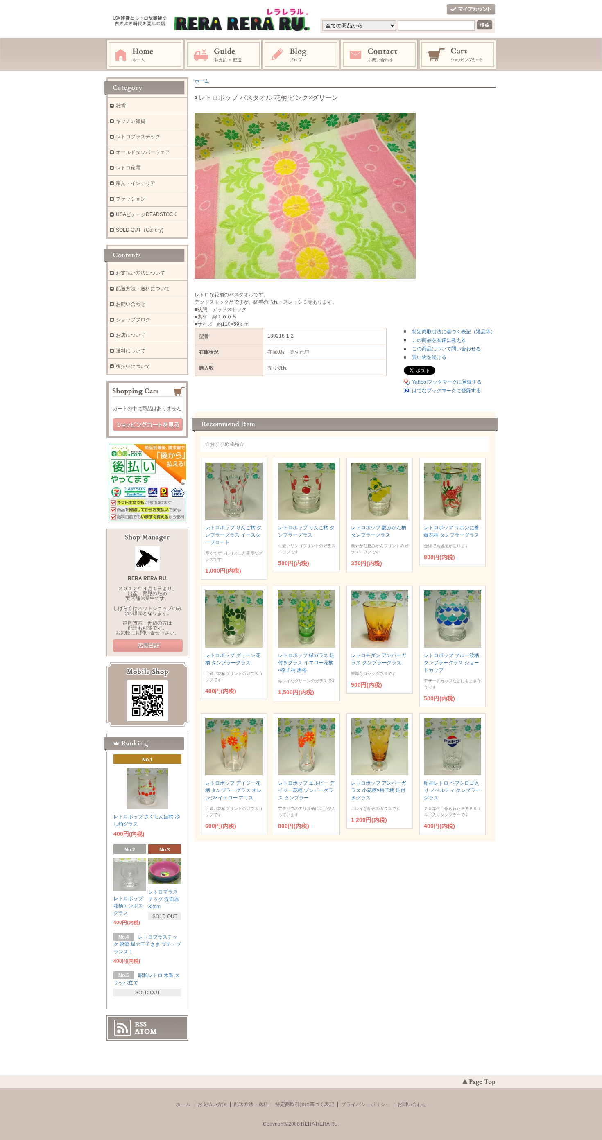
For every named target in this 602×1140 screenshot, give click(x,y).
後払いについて (133, 366)
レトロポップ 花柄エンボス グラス (128, 906)
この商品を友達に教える (439, 340)
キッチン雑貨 (130, 121)
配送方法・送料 (251, 1104)
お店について (130, 335)
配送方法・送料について (143, 288)
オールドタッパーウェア (143, 152)
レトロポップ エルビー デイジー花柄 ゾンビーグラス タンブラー (306, 790)
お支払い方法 (212, 1104)
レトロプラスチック (138, 137)
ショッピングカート (458, 55)
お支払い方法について (140, 273)
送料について (130, 351)
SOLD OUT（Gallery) (139, 230)
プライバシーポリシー (365, 1104)
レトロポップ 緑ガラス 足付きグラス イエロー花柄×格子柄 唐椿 (306, 662)
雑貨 (121, 105)
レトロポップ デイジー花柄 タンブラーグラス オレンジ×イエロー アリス (233, 790)
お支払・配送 (223, 55)
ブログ (301, 55)
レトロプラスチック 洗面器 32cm (163, 899)
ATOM (146, 1031)
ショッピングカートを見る (148, 424)
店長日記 (148, 645)
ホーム (144, 55)
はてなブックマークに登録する (446, 390)
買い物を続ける (429, 357)
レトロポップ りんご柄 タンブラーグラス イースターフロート (233, 535)
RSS (141, 1024)
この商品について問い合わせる (446, 349)
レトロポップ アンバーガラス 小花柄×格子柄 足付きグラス (378, 790)
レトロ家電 (128, 168)
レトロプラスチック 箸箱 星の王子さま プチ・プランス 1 (147, 944)
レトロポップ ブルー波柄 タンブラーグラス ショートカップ (451, 662)
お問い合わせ (379, 55)
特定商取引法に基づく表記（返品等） (454, 331)
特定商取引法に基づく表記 (304, 1104)
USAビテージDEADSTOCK (146, 214)
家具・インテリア (135, 183)
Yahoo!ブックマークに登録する (447, 382)
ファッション (130, 199)
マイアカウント (471, 9)
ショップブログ (133, 320)
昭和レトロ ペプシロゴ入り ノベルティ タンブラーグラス (452, 790)
